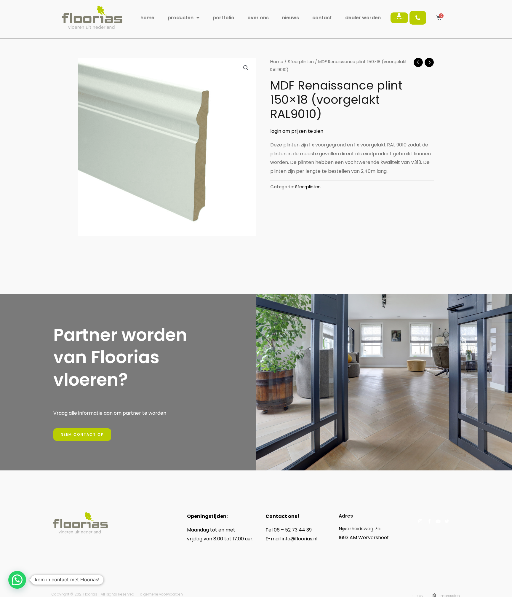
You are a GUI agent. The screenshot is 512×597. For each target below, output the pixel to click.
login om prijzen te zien (296, 131)
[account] (399, 15)
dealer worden (363, 17)
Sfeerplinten (301, 62)
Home (276, 62)
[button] (246, 68)
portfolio (223, 17)
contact (322, 17)
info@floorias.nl (300, 538)
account (399, 18)
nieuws (290, 17)
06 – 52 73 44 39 (293, 529)
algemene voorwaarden (161, 594)
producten (180, 17)
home (147, 17)
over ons (258, 17)
